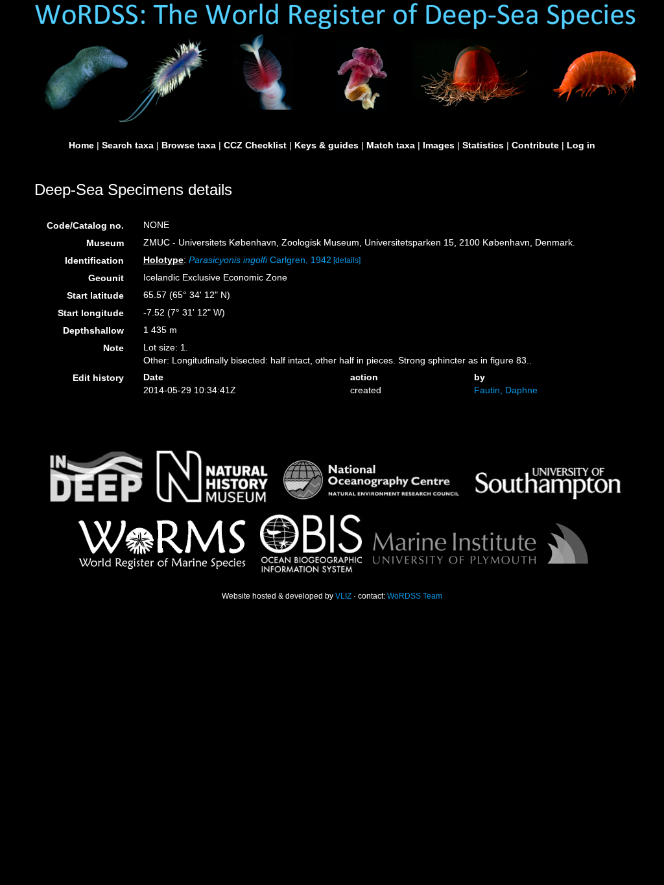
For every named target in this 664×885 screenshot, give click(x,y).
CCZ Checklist (255, 145)
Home (81, 145)
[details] (347, 260)
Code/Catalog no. (85, 225)
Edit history (98, 378)
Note (113, 348)
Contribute (535, 145)
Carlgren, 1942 (260, 260)
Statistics (483, 145)
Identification (94, 260)
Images (439, 145)
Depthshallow (93, 330)
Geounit (106, 278)
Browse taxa (188, 145)
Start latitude (95, 295)
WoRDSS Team (414, 596)
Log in (581, 145)
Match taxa (390, 145)
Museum (105, 243)
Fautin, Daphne (506, 390)
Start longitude (91, 313)
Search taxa (128, 145)
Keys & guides (326, 145)
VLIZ (343, 596)
